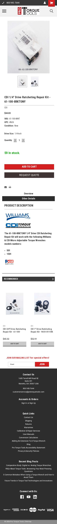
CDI (4, 326)
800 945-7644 (13, 3)
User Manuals (28, 434)
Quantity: (8, 140)
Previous (4, 47)
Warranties (28, 428)
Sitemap (28, 522)
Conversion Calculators (28, 438)
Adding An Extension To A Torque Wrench (28, 441)
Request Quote (29, 175)
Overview (28, 193)
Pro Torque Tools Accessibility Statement (28, 448)
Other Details (28, 198)
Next (52, 47)
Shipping (28, 421)
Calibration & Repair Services (28, 431)
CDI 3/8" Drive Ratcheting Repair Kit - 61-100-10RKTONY (14, 332)
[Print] (10, 187)
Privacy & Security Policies (28, 451)
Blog (28, 444)
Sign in (24, 403)
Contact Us (28, 417)
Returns (28, 424)
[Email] (5, 187)
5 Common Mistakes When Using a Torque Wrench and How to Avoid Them (28, 476)
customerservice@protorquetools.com (28, 392)
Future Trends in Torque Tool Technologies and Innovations (28, 481)
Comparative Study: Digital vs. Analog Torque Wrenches (28, 465)
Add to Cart (15, 344)
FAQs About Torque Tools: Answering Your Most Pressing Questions (28, 470)
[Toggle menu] (4, 11)
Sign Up (33, 403)
